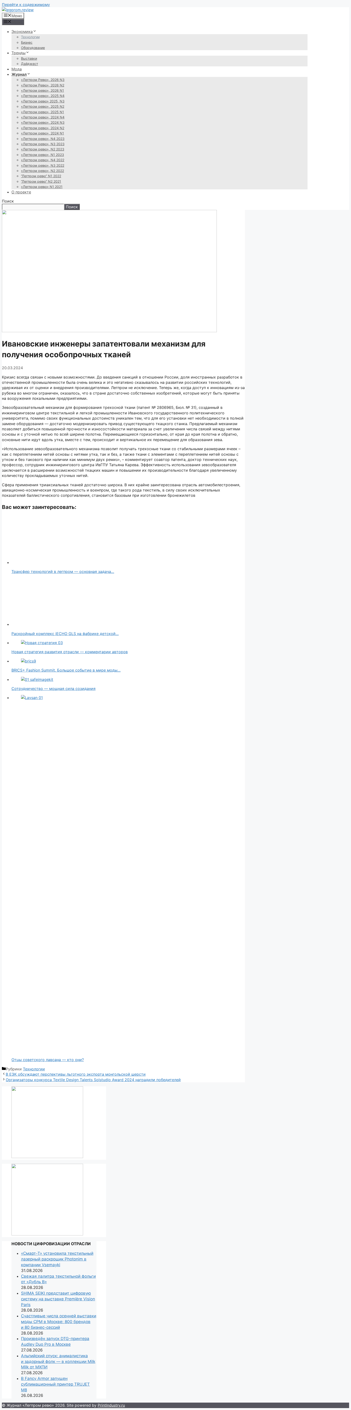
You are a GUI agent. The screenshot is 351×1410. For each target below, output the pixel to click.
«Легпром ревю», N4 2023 (42, 139)
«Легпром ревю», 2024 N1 (42, 133)
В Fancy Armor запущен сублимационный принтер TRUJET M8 (55, 1384)
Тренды (18, 52)
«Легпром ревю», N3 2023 (42, 144)
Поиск (8, 201)
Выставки (29, 58)
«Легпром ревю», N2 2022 (42, 171)
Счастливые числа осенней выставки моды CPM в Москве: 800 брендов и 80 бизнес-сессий (58, 1322)
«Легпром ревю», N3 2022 (42, 165)
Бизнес (26, 42)
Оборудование (33, 48)
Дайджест (29, 64)
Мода (16, 69)
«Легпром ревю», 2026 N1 (42, 90)
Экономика (22, 31)
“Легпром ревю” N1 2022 (41, 176)
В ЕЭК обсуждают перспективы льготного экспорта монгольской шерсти (76, 1074)
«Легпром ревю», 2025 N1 (42, 112)
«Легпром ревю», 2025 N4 (42, 96)
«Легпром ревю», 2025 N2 (42, 106)
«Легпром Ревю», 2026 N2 (42, 85)
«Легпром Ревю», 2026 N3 (42, 80)
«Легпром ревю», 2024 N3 (42, 122)
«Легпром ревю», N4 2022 (42, 160)
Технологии (30, 37)
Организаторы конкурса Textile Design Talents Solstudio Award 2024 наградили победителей (93, 1079)
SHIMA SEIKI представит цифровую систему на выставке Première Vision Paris (58, 1299)
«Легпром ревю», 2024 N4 (42, 117)
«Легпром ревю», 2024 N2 (42, 128)
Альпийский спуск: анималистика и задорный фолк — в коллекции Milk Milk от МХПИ (58, 1361)
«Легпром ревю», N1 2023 (42, 155)
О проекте (21, 192)
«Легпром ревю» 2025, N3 (42, 101)
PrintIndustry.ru (111, 1405)
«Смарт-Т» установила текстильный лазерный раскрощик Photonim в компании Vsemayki (57, 1259)
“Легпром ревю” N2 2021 (41, 181)
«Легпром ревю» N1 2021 (42, 187)
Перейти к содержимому (26, 4)
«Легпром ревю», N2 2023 (42, 149)
